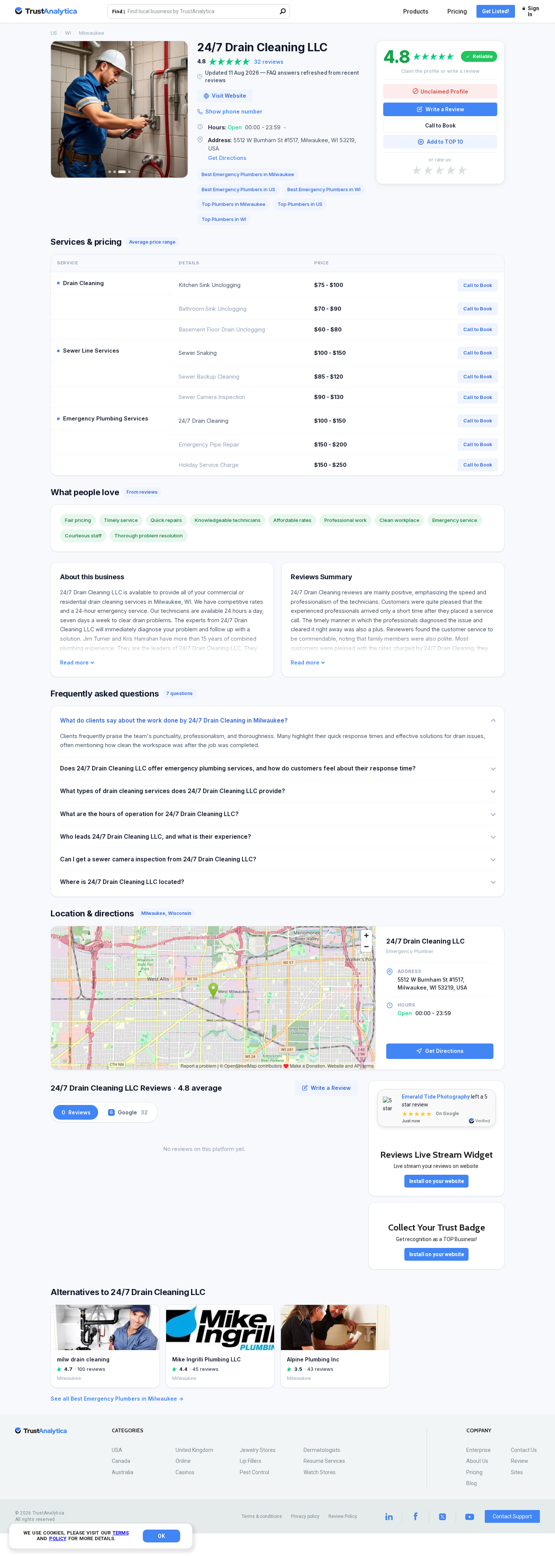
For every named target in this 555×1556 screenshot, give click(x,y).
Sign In (533, 11)
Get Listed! (495, 11)
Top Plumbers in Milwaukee (233, 204)
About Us (477, 1461)
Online (183, 1461)
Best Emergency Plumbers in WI (324, 189)
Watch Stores (320, 1472)
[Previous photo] (61, 109)
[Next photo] (177, 109)
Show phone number (233, 111)
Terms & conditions (262, 1516)
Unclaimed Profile (444, 91)
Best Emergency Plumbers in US (238, 189)
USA (117, 1450)
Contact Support (512, 1516)
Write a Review (445, 109)
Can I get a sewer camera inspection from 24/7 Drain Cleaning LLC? (158, 859)
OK (161, 1536)
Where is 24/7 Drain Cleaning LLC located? (122, 881)
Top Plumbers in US (300, 204)
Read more (74, 663)
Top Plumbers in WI (224, 219)
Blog (471, 1483)
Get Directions (227, 158)
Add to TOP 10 (445, 142)
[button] (282, 127)
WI (68, 33)
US (54, 33)
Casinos (185, 1472)
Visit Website (229, 96)
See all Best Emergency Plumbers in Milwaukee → (117, 1398)
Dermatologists (322, 1450)
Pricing (457, 11)
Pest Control (254, 1472)
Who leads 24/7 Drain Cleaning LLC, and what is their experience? (155, 836)
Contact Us (524, 1450)
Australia (122, 1472)
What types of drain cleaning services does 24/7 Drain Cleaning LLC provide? (172, 791)
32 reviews (269, 61)
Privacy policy (305, 1516)
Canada (121, 1461)
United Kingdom (194, 1450)
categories (127, 1430)
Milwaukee (91, 33)
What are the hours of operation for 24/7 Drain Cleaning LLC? (149, 814)
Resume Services (324, 1461)
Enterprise (478, 1450)
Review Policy (342, 1516)
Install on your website (436, 1181)
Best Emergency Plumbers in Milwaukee (248, 174)
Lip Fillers (250, 1461)
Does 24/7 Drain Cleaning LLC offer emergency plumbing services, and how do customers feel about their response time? (238, 768)
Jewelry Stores (258, 1450)
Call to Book (440, 126)
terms (121, 1533)
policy (57, 1538)
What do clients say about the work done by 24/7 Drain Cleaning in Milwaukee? (174, 720)
